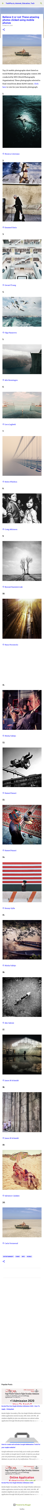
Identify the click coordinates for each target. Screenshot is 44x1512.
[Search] (41, 3)
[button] (3, 29)
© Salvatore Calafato (11, 1196)
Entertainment (8, 1256)
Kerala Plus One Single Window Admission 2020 (17, 1483)
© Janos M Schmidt (10, 1080)
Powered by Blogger (23, 1505)
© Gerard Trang (9, 285)
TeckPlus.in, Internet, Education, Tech (20, 3)
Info (23, 1256)
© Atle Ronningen (10, 380)
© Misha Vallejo (9, 736)
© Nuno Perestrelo (10, 645)
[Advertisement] (22, 664)
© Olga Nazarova (9, 333)
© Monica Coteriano (11, 154)
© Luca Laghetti (9, 424)
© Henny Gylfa (8, 908)
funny (18, 1256)
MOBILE (29, 1256)
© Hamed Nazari (9, 793)
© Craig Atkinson (9, 529)
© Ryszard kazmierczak (12, 587)
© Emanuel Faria (9, 227)
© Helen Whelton (9, 482)
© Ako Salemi (8, 1023)
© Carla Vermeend (10, 1243)
